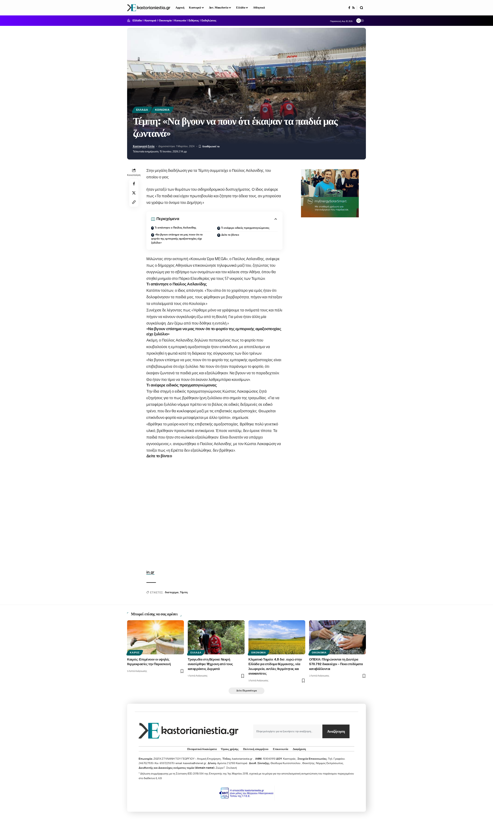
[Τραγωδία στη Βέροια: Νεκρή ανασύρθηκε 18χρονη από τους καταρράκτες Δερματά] (216, 637)
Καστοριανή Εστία (143, 146)
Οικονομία (165, 20)
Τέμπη (184, 592)
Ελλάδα (137, 20)
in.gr (150, 572)
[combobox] (287, 731)
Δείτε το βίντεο (230, 235)
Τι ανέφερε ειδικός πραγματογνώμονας (245, 228)
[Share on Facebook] (133, 183)
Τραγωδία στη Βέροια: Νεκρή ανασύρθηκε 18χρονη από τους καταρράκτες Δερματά (210, 664)
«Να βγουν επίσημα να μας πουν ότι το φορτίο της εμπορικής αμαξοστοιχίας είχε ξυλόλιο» (177, 238)
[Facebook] (349, 8)
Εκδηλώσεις (208, 20)
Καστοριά (150, 20)
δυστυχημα (172, 592)
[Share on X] (133, 192)
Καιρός (134, 652)
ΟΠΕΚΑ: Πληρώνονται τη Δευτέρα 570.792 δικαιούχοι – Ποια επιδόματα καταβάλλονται (336, 664)
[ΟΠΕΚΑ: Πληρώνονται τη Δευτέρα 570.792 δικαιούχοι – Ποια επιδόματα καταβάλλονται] (337, 637)
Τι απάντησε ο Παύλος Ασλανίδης (175, 227)
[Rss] (353, 8)
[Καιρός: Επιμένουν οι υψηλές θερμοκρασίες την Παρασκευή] (155, 637)
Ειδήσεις (194, 20)
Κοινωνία (180, 20)
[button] (361, 8)
